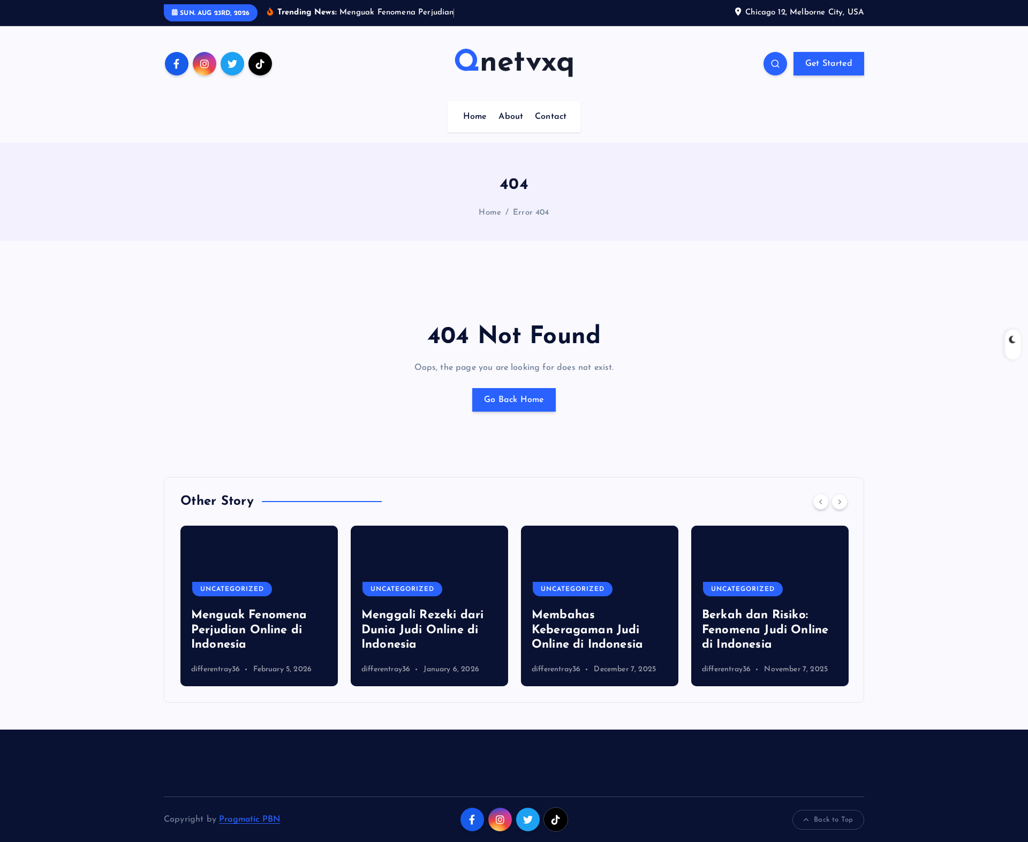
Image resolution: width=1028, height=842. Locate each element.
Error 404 (531, 213)
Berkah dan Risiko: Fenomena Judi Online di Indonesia (765, 630)
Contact (550, 116)
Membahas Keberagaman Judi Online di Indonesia (587, 630)
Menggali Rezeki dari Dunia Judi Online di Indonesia (422, 630)
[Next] (840, 502)
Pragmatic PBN (249, 819)
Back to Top (833, 819)
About (510, 116)
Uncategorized (232, 589)
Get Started (828, 63)
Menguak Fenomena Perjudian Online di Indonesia (249, 630)
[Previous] (821, 502)
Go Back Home (514, 400)
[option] (259, 606)
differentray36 (215, 669)
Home (475, 116)
